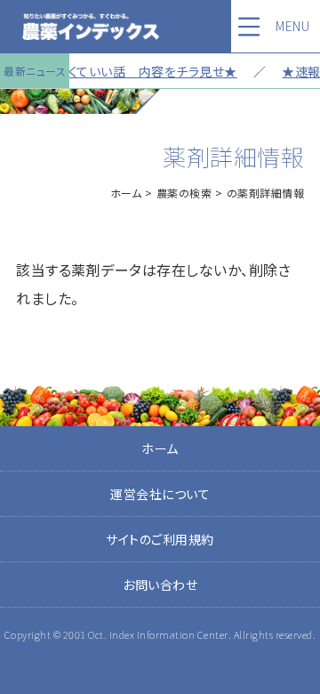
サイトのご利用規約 (160, 539)
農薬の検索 (184, 192)
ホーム (126, 192)
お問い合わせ (160, 584)
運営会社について (160, 494)
